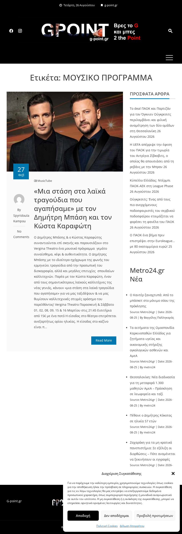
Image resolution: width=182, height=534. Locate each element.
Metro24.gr (147, 312)
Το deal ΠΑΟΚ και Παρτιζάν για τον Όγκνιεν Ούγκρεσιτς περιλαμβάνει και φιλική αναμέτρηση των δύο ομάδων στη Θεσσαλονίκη (152, 119)
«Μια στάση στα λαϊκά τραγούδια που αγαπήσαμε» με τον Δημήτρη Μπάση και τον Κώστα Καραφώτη (73, 208)
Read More (104, 340)
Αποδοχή (83, 515)
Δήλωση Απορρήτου (132, 526)
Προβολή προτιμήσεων (155, 515)
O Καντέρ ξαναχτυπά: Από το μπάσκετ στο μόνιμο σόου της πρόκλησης (152, 300)
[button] (173, 473)
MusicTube (45, 181)
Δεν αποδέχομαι (116, 515)
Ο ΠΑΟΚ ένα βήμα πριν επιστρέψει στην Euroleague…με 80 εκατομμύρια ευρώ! (152, 240)
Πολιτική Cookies (107, 526)
